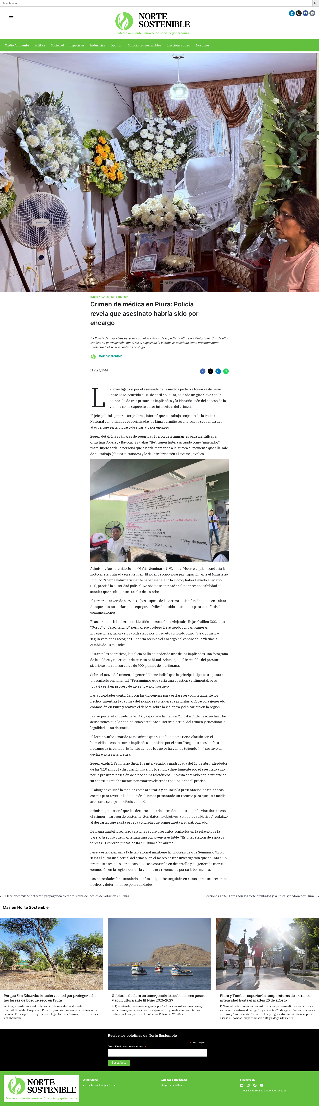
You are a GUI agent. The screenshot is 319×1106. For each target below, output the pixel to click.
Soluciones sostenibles (144, 45)
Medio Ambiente (17, 45)
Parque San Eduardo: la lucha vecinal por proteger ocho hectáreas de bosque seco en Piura (50, 997)
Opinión (116, 45)
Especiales (77, 45)
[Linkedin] (292, 13)
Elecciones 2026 (178, 45)
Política (40, 45)
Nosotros (202, 45)
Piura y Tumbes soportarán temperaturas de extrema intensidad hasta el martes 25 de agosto (265, 997)
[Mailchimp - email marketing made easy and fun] (194, 1066)
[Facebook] (305, 13)
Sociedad (57, 45)
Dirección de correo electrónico (127, 1046)
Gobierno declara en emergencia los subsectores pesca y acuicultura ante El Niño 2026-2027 (158, 997)
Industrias (97, 45)
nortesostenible (110, 356)
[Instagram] (299, 13)
